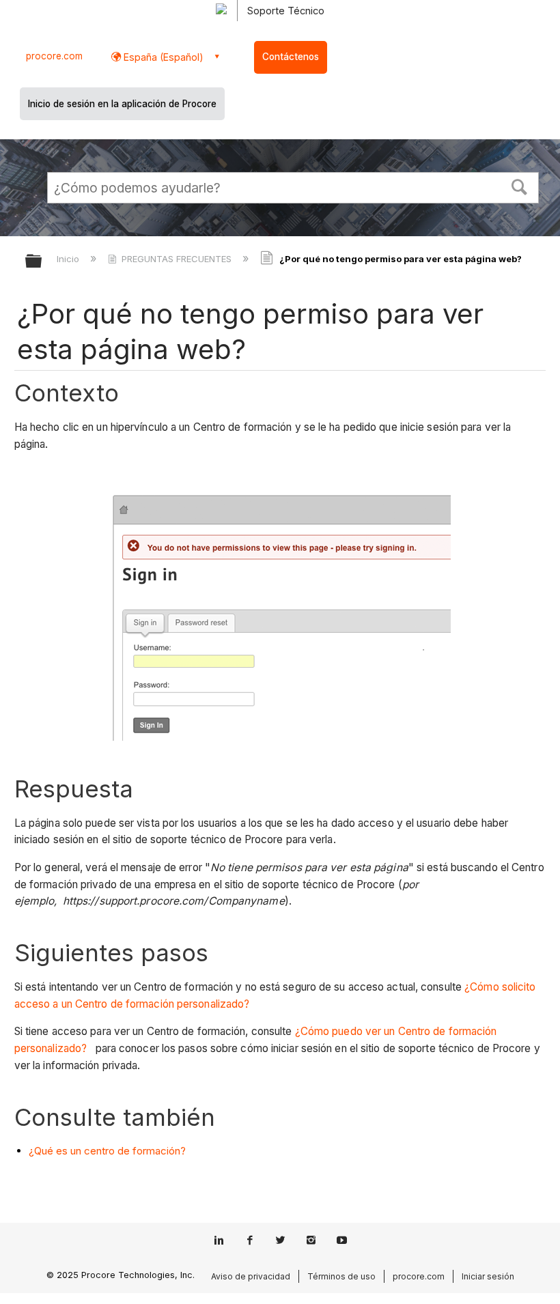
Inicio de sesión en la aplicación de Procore (122, 103)
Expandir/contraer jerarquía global (42, 262)
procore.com (54, 56)
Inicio (69, 258)
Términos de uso (341, 1276)
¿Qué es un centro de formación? (107, 1150)
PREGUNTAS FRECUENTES (176, 258)
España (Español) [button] (162, 57)
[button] (520, 186)
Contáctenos (290, 56)
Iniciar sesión (488, 1276)
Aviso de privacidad (250, 1276)
